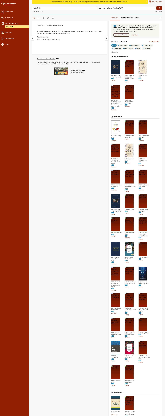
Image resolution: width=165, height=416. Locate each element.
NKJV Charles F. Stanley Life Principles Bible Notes (115, 284)
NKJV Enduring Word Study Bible (143, 282)
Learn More (135, 35)
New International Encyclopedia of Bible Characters (130, 413)
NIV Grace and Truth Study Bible (116, 76)
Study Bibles (118, 117)
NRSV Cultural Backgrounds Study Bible (144, 357)
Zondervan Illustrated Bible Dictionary (129, 101)
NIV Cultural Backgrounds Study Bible (130, 186)
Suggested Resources (121, 56)
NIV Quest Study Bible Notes (143, 210)
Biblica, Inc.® (96, 62)
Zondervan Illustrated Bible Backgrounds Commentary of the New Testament (116, 103)
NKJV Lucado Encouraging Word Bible (130, 309)
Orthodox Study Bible (115, 381)
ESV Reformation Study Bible (129, 136)
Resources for (119, 41)
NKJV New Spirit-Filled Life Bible (129, 333)
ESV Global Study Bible (116, 136)
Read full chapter (42, 37)
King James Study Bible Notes (144, 136)
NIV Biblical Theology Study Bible (143, 160)
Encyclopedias (118, 392)
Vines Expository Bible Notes (129, 381)
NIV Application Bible (143, 76)
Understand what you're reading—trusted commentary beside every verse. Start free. (90, 2)
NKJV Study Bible (143, 333)
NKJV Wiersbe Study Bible (115, 356)
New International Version (46, 59)
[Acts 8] (32, 38)
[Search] (159, 8)
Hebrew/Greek (125, 18)
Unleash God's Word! (77, 72)
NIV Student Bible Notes (130, 233)
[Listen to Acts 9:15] (53, 18)
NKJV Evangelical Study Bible (116, 308)
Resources (114, 18)
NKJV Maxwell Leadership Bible (116, 333)
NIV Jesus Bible (129, 209)
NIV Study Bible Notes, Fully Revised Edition (129, 77)
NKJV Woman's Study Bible (129, 356)
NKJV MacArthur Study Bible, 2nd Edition (143, 309)
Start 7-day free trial (121, 35)
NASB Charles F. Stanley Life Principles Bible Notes (115, 161)
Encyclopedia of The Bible (115, 412)
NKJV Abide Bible (143, 257)
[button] (155, 2)
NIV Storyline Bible (116, 232)
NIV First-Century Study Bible (143, 185)
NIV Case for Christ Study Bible (116, 185)
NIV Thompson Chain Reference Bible (116, 259)
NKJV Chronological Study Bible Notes (130, 282)
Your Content (134, 18)
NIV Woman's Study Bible (129, 258)
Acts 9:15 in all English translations (48, 39)
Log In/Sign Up (157, 2)
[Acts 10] (106, 38)
